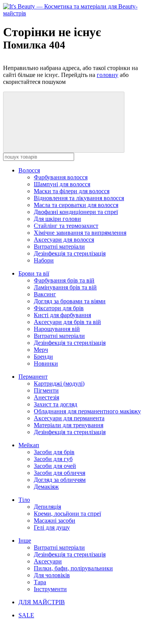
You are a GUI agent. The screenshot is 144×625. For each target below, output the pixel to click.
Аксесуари (48, 561)
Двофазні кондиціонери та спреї (76, 212)
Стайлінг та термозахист (66, 225)
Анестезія (46, 397)
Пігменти (46, 390)
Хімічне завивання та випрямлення (80, 232)
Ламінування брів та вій (65, 287)
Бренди (43, 356)
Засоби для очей (55, 466)
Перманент (33, 376)
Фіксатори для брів (59, 308)
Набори (44, 260)
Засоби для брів (54, 452)
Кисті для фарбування (62, 315)
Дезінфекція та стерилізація (70, 253)
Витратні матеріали (59, 246)
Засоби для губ (53, 459)
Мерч (41, 349)
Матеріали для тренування (68, 425)
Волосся (29, 170)
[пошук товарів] (63, 122)
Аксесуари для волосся (64, 239)
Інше (24, 540)
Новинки (46, 363)
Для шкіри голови (57, 219)
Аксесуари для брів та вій (67, 322)
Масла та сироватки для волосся (76, 205)
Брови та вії (33, 273)
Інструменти (50, 589)
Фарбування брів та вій (64, 280)
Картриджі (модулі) (59, 383)
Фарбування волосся (61, 177)
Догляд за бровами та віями (70, 301)
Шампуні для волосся (62, 184)
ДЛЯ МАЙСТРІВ (41, 602)
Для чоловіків (52, 575)
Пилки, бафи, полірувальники (73, 568)
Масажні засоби (54, 520)
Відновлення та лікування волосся (79, 198)
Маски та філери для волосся (71, 191)
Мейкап (28, 445)
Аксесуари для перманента (69, 418)
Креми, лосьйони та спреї (67, 513)
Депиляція (47, 506)
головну (107, 75)
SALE (26, 615)
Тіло (24, 499)
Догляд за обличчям (60, 479)
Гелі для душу (52, 527)
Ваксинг (45, 294)
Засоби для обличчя (59, 473)
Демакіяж (46, 486)
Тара (40, 582)
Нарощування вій (57, 329)
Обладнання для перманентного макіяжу (87, 411)
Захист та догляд (55, 404)
